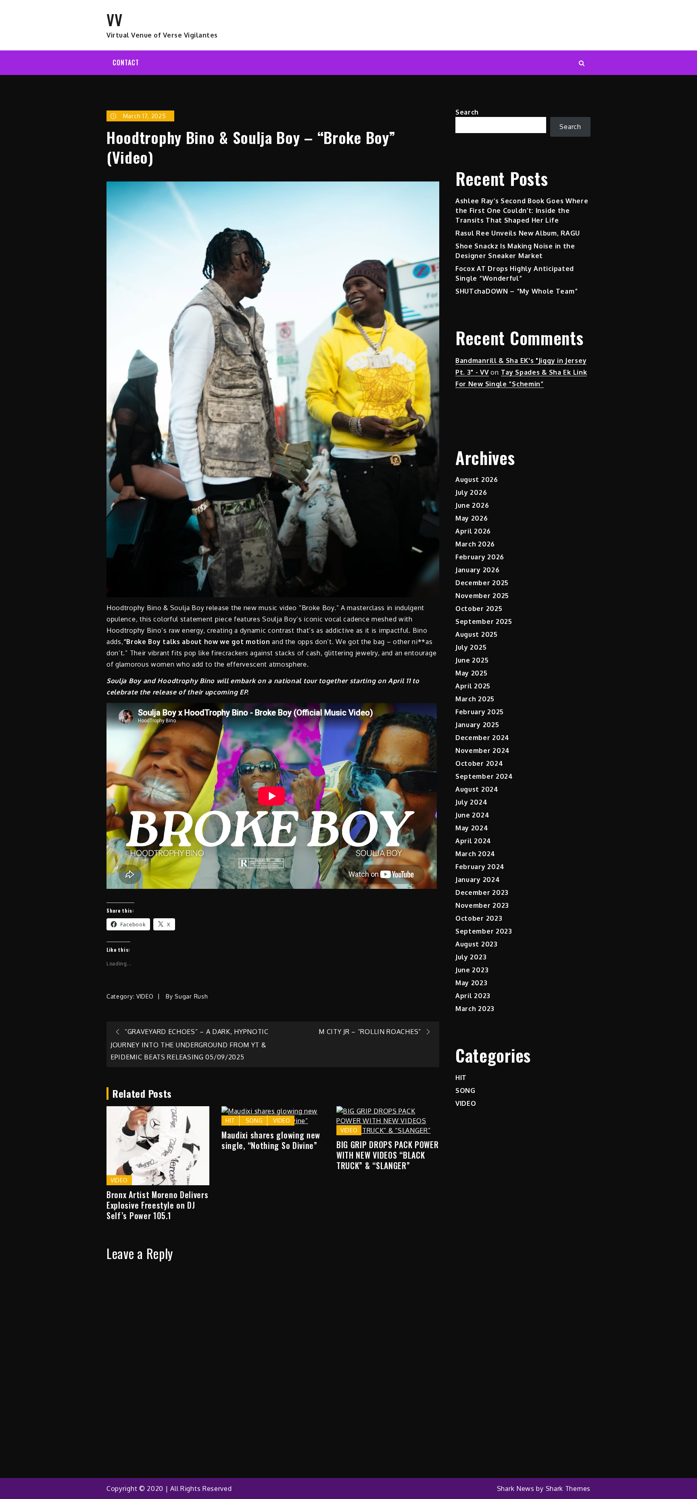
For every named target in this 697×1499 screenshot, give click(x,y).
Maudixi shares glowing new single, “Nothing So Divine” (270, 1140)
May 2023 (471, 983)
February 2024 (480, 867)
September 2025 (483, 621)
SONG (254, 1120)
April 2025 (472, 686)
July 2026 (471, 492)
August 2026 (476, 479)
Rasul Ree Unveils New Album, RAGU (517, 233)
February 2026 (479, 557)
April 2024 (473, 841)
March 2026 (475, 544)
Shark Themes (568, 1488)
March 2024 (475, 854)
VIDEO (145, 996)
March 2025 (475, 699)
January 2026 (477, 570)
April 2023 (472, 996)
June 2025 (471, 660)
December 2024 (482, 738)
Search (467, 112)
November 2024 (482, 750)
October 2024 (479, 763)
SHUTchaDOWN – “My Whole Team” (516, 291)
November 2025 (482, 596)
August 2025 (476, 634)
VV (114, 19)
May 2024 (471, 828)
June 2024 (472, 815)
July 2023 (470, 957)
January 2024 (477, 880)
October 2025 (478, 609)
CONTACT (126, 62)
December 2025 (482, 583)
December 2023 (482, 892)
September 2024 (484, 776)
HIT (230, 1120)
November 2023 (482, 905)
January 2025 (477, 725)
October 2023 (478, 918)
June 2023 (471, 970)
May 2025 (471, 673)
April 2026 (473, 531)
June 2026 (472, 505)
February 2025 (479, 712)
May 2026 (471, 518)
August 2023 (476, 944)
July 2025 (470, 647)
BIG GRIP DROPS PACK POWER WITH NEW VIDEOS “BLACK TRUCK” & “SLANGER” (387, 1155)
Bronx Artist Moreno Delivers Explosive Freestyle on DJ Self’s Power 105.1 (157, 1205)
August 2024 (477, 789)
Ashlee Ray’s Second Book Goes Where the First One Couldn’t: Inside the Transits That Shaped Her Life (521, 210)
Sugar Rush (191, 996)
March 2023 (475, 1009)
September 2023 (483, 931)
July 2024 (471, 802)
